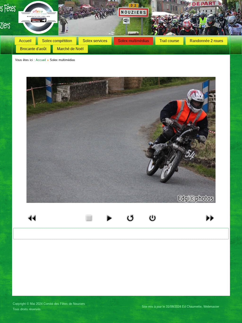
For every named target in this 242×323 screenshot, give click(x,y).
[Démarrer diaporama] (109, 222)
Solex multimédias (133, 41)
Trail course (169, 41)
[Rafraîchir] (130, 222)
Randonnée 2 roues (206, 41)
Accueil (25, 41)
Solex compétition (57, 41)
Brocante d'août (33, 49)
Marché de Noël (70, 49)
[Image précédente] (32, 222)
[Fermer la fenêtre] (152, 222)
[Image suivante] (210, 222)
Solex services (95, 41)
